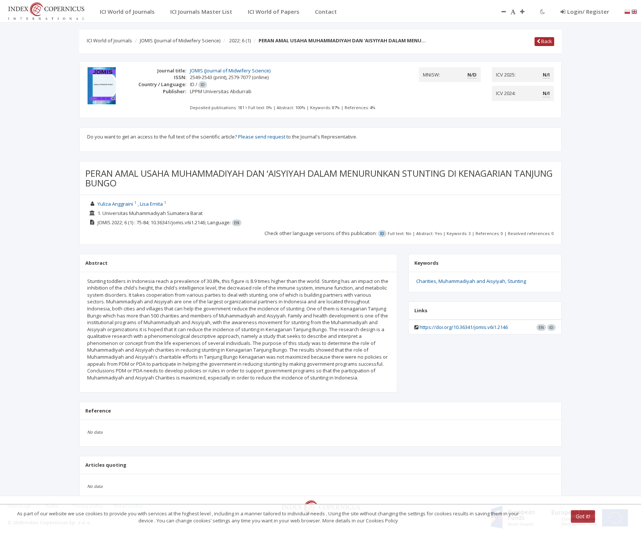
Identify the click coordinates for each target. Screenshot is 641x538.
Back (546, 41)
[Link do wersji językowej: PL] (627, 11)
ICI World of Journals (109, 40)
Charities (426, 281)
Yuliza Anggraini (115, 203)
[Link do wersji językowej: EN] (634, 11)
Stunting (516, 281)
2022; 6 (240, 40)
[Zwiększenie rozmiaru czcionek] (526, 11)
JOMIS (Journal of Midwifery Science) (180, 40)
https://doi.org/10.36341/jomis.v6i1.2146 (464, 327)
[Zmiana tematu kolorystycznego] (542, 11)
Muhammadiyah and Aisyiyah (471, 281)
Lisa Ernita (151, 203)
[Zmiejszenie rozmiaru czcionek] (500, 11)
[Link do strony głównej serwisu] (46, 10)
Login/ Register (588, 11)
